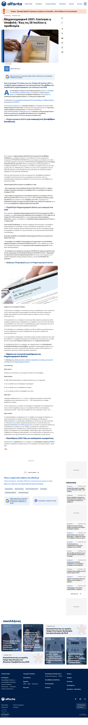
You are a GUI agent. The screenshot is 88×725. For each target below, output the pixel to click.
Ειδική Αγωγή (4, 686)
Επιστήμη (69, 681)
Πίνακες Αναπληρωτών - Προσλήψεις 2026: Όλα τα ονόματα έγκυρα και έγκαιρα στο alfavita (28, 481)
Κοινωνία (79, 4)
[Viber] (62, 42)
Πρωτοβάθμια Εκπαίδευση (8, 680)
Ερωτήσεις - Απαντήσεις (74, 689)
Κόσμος (69, 674)
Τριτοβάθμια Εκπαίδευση (52, 680)
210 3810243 (80, 707)
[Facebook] (62, 28)
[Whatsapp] (62, 47)
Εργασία (71, 4)
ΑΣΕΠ (24, 684)
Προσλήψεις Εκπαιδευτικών (53, 674)
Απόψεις (69, 677)
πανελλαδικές (43, 488)
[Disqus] (32, 527)
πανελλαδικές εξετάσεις (10, 492)
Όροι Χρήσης (4, 705)
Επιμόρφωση (71, 685)
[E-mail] (62, 52)
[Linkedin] (62, 38)
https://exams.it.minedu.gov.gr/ (19, 425)
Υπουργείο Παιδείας (50, 4)
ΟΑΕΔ (28, 684)
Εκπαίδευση (39, 4)
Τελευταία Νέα (28, 4)
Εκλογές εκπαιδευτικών (7, 688)
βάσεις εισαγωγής (19, 488)
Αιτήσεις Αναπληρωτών (51, 676)
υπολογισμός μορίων (23, 492)
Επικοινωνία (4, 707)
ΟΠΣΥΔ (60, 676)
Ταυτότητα (16, 707)
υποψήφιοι (51, 90)
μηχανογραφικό (9, 488)
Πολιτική (47, 687)
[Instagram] (80, 699)
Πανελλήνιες (62, 4)
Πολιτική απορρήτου (18, 705)
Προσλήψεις (35, 684)
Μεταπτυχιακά (49, 683)
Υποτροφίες (13, 686)
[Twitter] (62, 33)
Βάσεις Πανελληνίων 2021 (32, 488)
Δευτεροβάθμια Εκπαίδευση (8, 682)
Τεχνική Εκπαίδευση (6, 684)
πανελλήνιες (12, 621)
